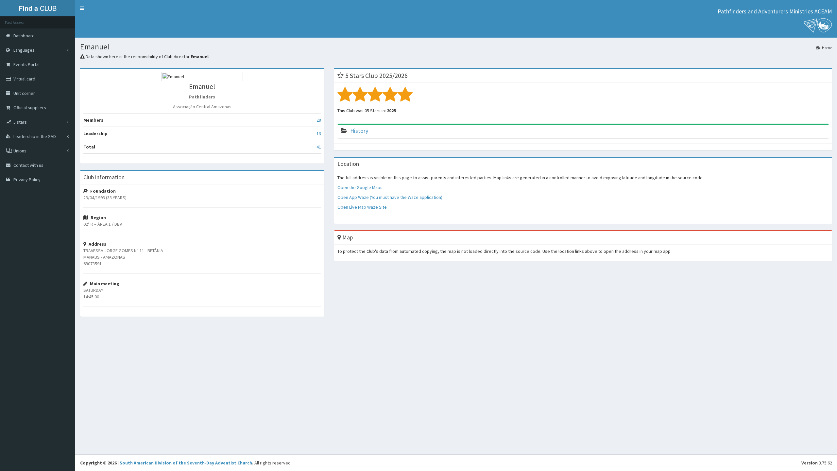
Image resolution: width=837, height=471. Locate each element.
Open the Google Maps (360, 187)
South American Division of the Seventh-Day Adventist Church (186, 463)
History (359, 130)
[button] (82, 8)
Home (826, 47)
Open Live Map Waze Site (362, 207)
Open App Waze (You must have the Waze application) (389, 197)
